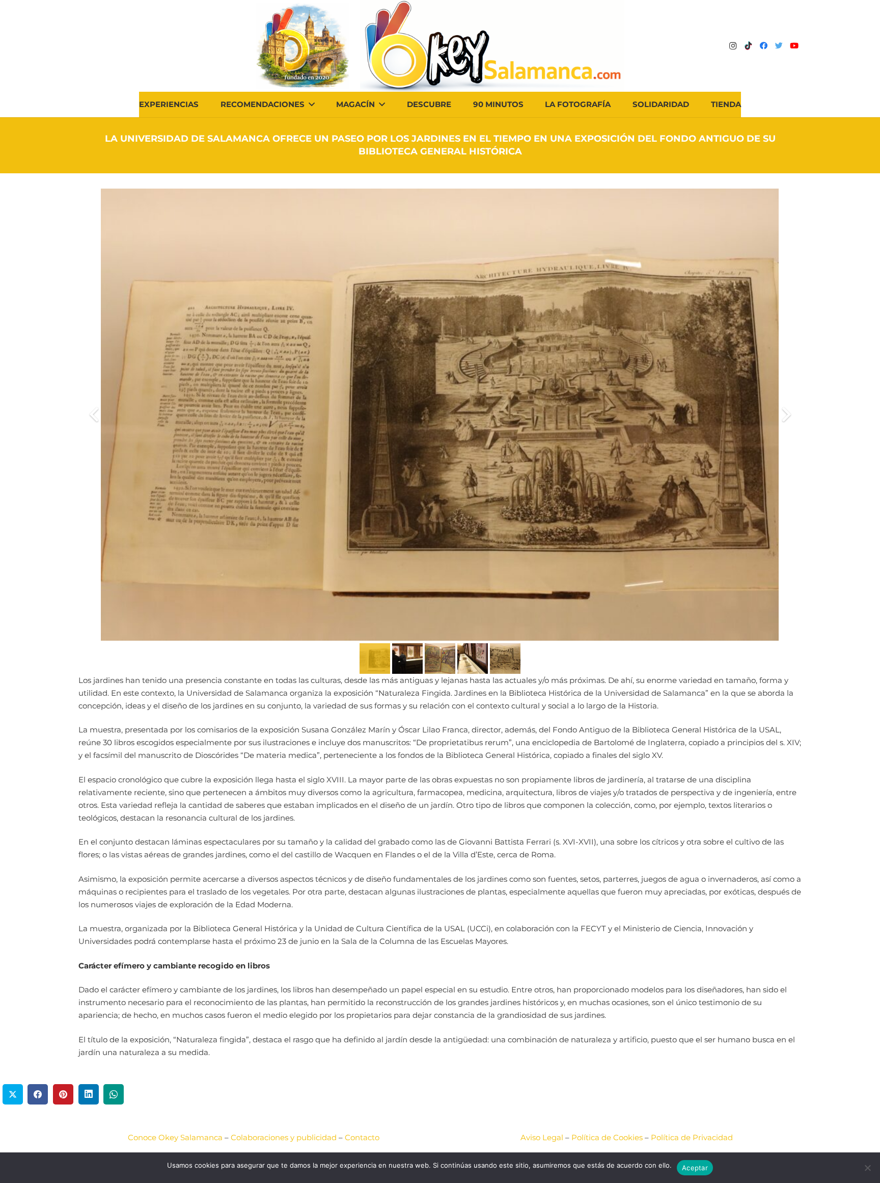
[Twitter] (778, 46)
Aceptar (695, 1168)
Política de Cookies (607, 1137)
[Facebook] (763, 46)
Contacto (362, 1137)
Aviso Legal (541, 1137)
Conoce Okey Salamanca (175, 1137)
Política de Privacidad (692, 1137)
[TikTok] (748, 46)
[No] (867, 1168)
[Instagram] (732, 46)
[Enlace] (492, 46)
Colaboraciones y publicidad (284, 1137)
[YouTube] (794, 46)
